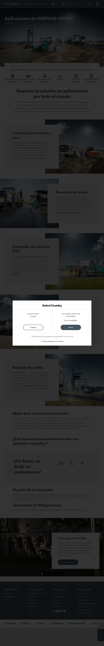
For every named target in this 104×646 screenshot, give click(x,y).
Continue (33, 327)
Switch (70, 327)
